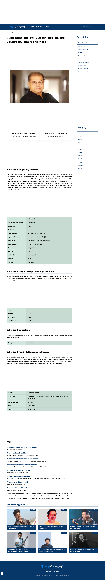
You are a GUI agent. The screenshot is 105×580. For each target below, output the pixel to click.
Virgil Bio (80, 52)
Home (32, 26)
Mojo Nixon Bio (82, 65)
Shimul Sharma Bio (83, 43)
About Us (48, 571)
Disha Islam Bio (82, 46)
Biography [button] (39, 26)
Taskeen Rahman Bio (83, 72)
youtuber (80, 165)
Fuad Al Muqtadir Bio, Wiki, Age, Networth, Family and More (82, 550)
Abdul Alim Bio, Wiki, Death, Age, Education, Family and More (51, 527)
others (80, 152)
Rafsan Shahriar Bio (83, 49)
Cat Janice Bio (81, 55)
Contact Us (56, 571)
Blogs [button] (47, 26)
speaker (80, 139)
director (80, 149)
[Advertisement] (52, 11)
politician (80, 159)
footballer (81, 162)
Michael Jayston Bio (83, 68)
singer (14, 32)
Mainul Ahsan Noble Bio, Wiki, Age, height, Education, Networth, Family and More (19, 550)
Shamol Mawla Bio (83, 59)
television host (82, 142)
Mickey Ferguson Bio (83, 62)
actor (79, 133)
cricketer (80, 155)
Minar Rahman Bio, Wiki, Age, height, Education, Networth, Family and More (52, 550)
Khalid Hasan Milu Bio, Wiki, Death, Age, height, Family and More (21, 527)
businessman (81, 146)
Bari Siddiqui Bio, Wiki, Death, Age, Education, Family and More (82, 527)
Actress (80, 168)
